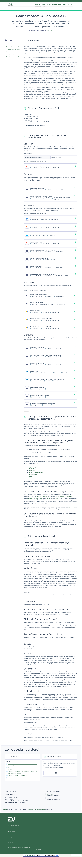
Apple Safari (32, 470)
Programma (37, 4)
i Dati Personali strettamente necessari (36, 809)
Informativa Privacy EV (12, 837)
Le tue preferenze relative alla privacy (46, 855)
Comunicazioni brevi (56, 4)
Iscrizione (49, 4)
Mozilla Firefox (32, 469)
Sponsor (64, 4)
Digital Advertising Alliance (35, 498)
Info (71, 4)
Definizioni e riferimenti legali (12, 56)
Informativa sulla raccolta (29, 855)
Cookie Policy (50, 798)
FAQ (68, 4)
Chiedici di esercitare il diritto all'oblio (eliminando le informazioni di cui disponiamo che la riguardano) (23, 772)
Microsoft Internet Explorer (36, 472)
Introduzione (9, 44)
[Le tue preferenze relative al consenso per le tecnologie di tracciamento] (76, 855)
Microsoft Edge (33, 474)
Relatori (44, 4)
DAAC (48, 498)
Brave (30, 476)
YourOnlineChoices (42, 496)
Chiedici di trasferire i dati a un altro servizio (17, 775)
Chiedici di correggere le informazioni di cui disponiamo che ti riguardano (21, 768)
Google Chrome (33, 467)
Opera (30, 478)
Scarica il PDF (50, 30)
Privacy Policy (50, 794)
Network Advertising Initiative (66, 496)
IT (71, 1)
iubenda (5, 809)
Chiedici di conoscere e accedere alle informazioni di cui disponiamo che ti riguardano (22, 764)
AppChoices (71, 507)
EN (73, 1)
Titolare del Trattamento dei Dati (13, 46)
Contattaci (61, 773)
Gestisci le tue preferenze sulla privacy (16, 778)
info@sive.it (10, 833)
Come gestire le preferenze (12, 54)
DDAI (57, 498)
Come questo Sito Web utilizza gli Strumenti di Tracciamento (13, 50)
